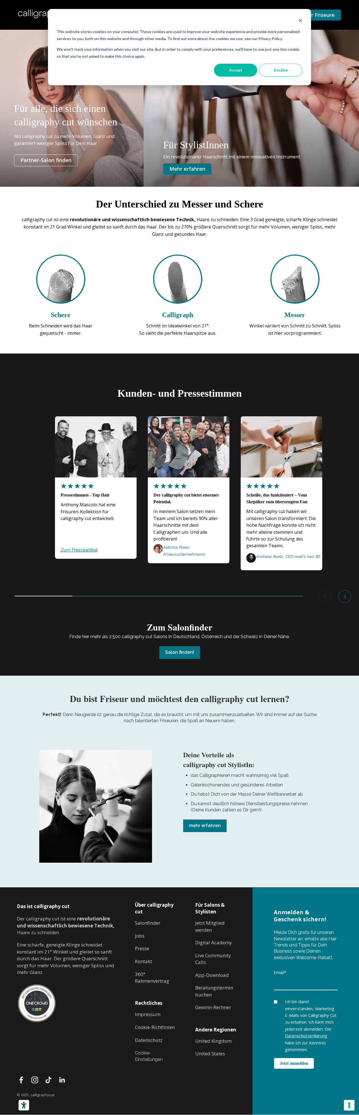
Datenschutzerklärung (306, 1035)
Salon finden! (179, 652)
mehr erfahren (205, 825)
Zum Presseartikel (79, 550)
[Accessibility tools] (24, 1105)
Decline (281, 70)
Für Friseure (320, 14)
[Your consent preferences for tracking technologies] (349, 1105)
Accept (235, 70)
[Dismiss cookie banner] (300, 21)
